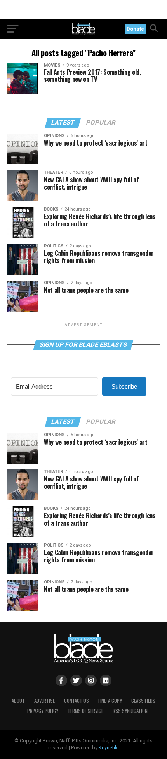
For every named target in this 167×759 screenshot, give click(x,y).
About (18, 700)
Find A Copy (110, 700)
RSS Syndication (130, 710)
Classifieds (143, 700)
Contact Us (76, 700)
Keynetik (108, 747)
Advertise (44, 700)
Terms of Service (85, 710)
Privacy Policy (42, 710)
